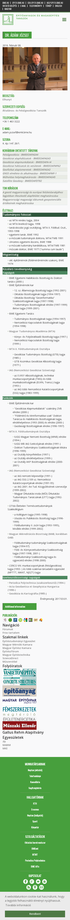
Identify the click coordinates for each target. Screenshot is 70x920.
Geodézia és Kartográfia (23, 593)
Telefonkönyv (35, 6)
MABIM (7, 745)
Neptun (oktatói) (35, 770)
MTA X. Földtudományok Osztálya (29, 349)
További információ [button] (18, 905)
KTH (35, 803)
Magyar (8, 9)
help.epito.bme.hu (55, 3)
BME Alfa (35, 866)
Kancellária (35, 782)
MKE (5, 748)
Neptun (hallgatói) (35, 815)
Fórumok (8, 629)
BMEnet (35, 848)
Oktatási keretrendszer (35, 842)
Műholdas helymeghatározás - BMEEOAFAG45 (29, 177)
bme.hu (6, 3)
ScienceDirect (10, 658)
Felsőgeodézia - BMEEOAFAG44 (20, 154)
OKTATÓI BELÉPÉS (10, 6)
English (58, 6)
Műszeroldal (10, 661)
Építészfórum (11, 651)
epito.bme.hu (18, 3)
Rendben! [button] (35, 913)
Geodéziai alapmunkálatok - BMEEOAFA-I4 (27, 162)
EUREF (21, 375)
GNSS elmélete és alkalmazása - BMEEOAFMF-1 (29, 173)
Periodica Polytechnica (35, 860)
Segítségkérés (35, 788)
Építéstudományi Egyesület (19, 641)
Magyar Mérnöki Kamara (17, 644)
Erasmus (35, 809)
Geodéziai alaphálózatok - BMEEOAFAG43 (26, 158)
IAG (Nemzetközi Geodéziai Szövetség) (32, 370)
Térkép (48, 6)
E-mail (23, 6)
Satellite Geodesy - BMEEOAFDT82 (22, 180)
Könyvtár (35, 827)
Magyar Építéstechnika (16, 654)
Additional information (15, 606)
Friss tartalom (11, 632)
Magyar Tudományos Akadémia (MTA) (32, 331)
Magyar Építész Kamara (17, 648)
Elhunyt (7, 99)
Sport (35, 821)
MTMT (35, 854)
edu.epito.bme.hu (35, 3)
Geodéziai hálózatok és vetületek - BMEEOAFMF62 (31, 165)
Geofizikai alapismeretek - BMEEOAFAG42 (26, 169)
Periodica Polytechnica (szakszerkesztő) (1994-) (37, 582)
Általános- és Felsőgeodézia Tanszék (24, 110)
